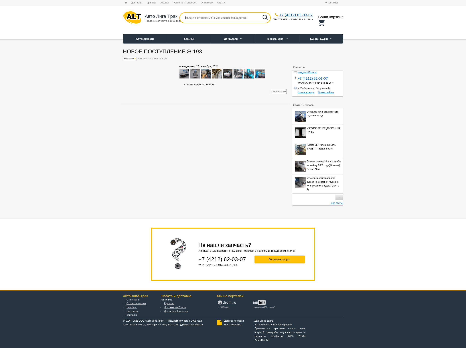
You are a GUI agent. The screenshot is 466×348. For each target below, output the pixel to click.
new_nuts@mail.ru (307, 72)
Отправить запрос (279, 259)
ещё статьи (337, 203)
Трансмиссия (275, 38)
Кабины (189, 38)
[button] (331, 23)
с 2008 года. (223, 307)
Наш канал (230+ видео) (264, 307)
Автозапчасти (145, 38)
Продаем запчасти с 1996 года (163, 20)
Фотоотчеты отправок (185, 2)
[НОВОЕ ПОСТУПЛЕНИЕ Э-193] (184, 77)
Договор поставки (234, 321)
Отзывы (164, 2)
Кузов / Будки (319, 38)
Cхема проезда (306, 92)
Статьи (221, 2)
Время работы (326, 92)
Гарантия (151, 2)
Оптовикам (207, 2)
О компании (133, 299)
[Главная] (132, 18)
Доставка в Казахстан (176, 311)
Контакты (332, 2)
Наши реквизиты (233, 324)
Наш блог (132, 307)
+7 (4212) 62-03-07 (296, 15)
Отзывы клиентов (136, 303)
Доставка (136, 2)
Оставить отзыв (279, 92)
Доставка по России (175, 307)
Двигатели (231, 38)
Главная (130, 59)
